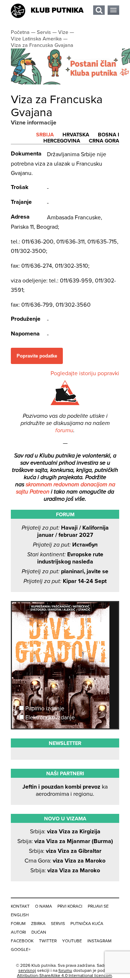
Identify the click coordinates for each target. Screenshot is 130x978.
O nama (43, 906)
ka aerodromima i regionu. (65, 790)
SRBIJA (45, 135)
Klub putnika (57, 10)
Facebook (22, 940)
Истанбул (65, 544)
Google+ (21, 949)
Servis (58, 923)
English (20, 914)
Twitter (48, 940)
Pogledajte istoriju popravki (85, 373)
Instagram (99, 940)
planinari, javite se (65, 571)
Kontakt (20, 906)
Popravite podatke (37, 356)
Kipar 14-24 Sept (65, 581)
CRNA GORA (104, 141)
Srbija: (65, 831)
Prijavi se (98, 906)
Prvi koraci (69, 906)
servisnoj (27, 970)
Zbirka (38, 923)
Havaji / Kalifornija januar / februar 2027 (65, 531)
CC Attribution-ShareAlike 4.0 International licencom (64, 973)
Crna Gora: (65, 860)
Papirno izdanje (44, 708)
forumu (64, 430)
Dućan (38, 932)
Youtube (72, 940)
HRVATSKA (75, 135)
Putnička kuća (86, 923)
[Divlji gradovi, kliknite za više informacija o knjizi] (65, 629)
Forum (18, 923)
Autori (18, 932)
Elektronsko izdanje (49, 717)
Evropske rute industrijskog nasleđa (65, 558)
